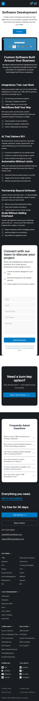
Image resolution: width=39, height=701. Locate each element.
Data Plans (5, 618)
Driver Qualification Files (10, 634)
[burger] (35, 3)
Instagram (21, 677)
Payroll (22, 573)
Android (7, 671)
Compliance (6, 626)
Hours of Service (7, 631)
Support (22, 580)
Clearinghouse (6, 642)
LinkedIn (21, 667)
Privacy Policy (15, 348)
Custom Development (27, 638)
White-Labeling (25, 642)
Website (22, 576)
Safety (4, 569)
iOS (5, 667)
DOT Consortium (7, 638)
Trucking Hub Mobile (27, 565)
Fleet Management (9, 592)
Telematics (5, 596)
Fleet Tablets (6, 611)
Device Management (9, 576)
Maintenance (6, 580)
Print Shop (23, 634)
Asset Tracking (7, 615)
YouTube (21, 674)
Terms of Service (28, 348)
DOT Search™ (24, 646)
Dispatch (5, 561)
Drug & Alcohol (7, 573)
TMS (3, 558)
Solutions (24, 626)
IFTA (21, 569)
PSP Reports (6, 646)
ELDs (3, 607)
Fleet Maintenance (8, 653)
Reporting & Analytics (27, 558)
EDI (21, 584)
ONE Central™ (24, 631)
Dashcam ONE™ (7, 604)
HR (3, 584)
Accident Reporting (8, 657)
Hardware (5, 600)
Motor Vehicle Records (9, 649)
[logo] (3, 3)
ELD (3, 565)
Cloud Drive (24, 561)
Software (6, 553)
